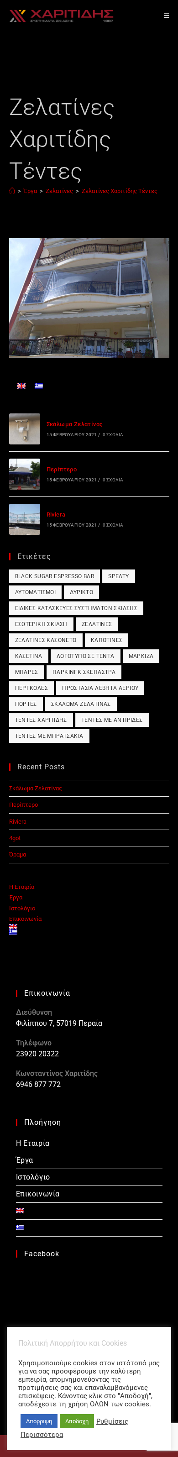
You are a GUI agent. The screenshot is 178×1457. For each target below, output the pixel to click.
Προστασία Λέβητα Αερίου (100, 688)
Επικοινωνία (25, 918)
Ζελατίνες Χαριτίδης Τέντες (119, 191)
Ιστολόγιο (22, 908)
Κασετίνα (28, 656)
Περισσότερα (42, 1435)
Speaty (118, 576)
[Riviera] (24, 519)
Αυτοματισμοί (35, 592)
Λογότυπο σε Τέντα (86, 656)
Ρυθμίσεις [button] (112, 1421)
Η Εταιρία (21, 886)
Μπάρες (26, 672)
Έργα (15, 897)
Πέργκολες (31, 688)
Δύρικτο (81, 592)
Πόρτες (26, 704)
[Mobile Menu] (166, 15)
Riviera (56, 514)
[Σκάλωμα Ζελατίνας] (24, 428)
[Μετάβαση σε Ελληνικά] (38, 386)
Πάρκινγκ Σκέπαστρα (83, 672)
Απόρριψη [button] (39, 1421)
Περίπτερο (62, 469)
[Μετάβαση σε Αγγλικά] (21, 386)
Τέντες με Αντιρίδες (112, 720)
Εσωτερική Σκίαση (41, 624)
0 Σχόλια (113, 434)
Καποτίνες (107, 640)
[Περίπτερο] (24, 474)
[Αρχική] (12, 191)
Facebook (41, 1253)
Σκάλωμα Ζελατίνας (75, 424)
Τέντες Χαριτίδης (41, 720)
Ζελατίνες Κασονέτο (46, 640)
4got (15, 838)
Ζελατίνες (97, 624)
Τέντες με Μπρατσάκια (49, 736)
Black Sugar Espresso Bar (54, 576)
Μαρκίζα (141, 656)
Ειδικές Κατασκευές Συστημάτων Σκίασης (76, 608)
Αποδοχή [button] (77, 1421)
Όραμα (17, 854)
